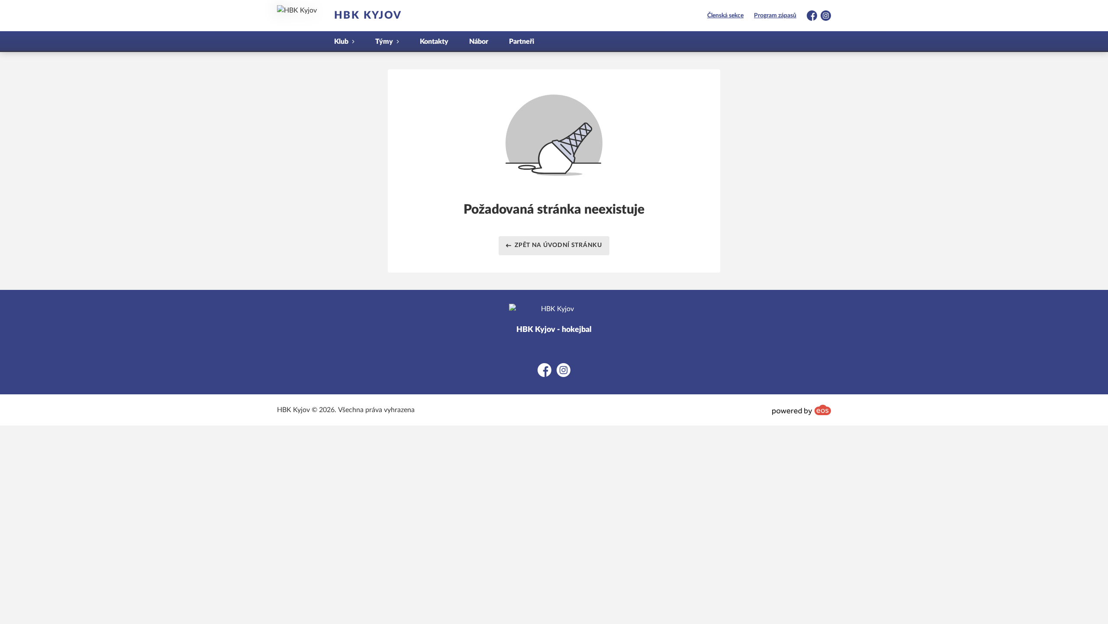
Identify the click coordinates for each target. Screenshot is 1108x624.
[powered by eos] (801, 410)
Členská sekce (725, 16)
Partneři (521, 41)
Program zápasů (775, 16)
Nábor (478, 41)
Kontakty (434, 41)
